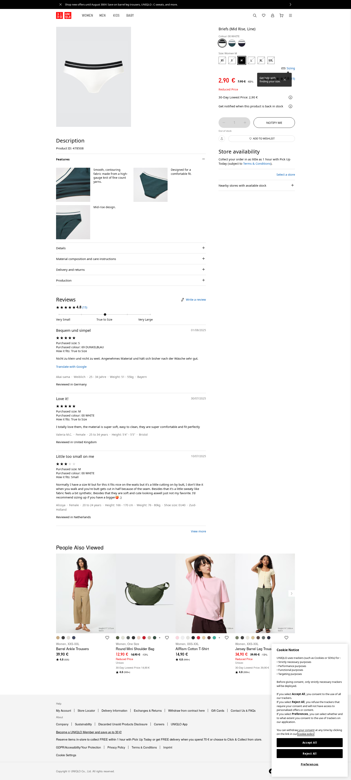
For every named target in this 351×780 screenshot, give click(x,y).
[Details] (290, 106)
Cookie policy (306, 734)
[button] (73, 185)
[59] (232, 43)
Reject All (310, 753)
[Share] (222, 138)
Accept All (309, 742)
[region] (310, 710)
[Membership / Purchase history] (272, 15)
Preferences (309, 764)
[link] (180, 4)
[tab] (87, 15)
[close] (60, 4)
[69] (241, 43)
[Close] (284, 79)
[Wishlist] (263, 15)
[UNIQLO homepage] (63, 15)
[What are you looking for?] (254, 15)
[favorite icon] (107, 637)
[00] (222, 43)
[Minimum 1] (224, 122)
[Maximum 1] (245, 122)
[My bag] (281, 15)
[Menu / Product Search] (290, 15)
